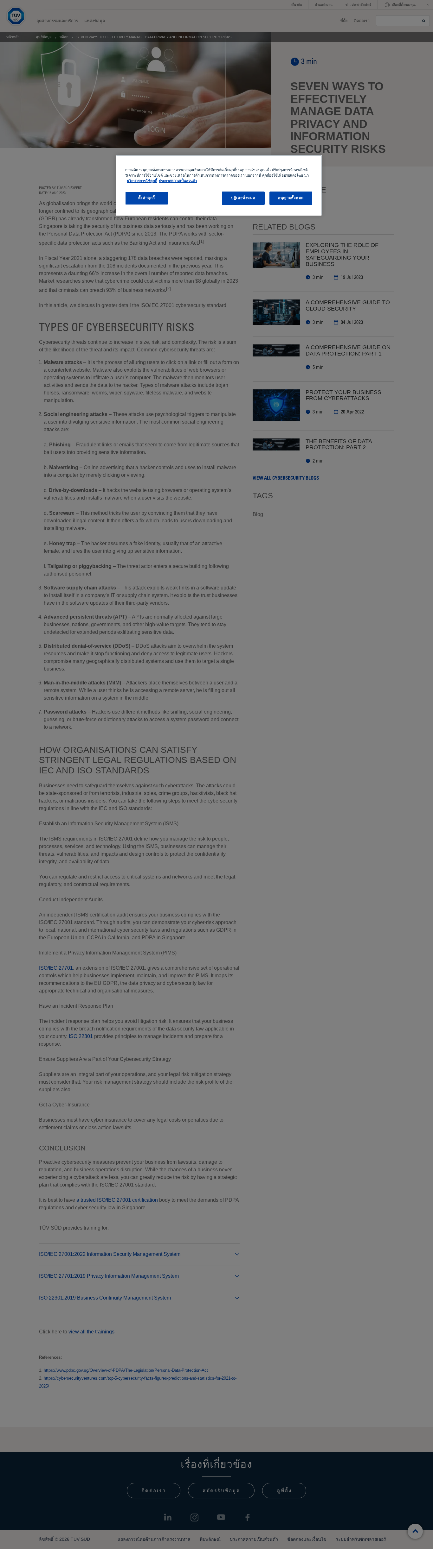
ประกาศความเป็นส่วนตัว (178, 181)
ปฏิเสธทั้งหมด (243, 198)
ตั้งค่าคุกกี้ (146, 198)
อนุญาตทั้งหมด (291, 198)
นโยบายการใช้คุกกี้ (142, 181)
